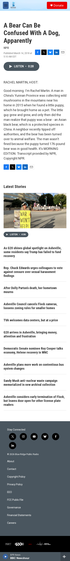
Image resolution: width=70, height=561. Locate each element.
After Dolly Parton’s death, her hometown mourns (30, 290)
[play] (5, 556)
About (10, 461)
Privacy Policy (15, 484)
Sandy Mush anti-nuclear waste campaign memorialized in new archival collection (30, 382)
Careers (11, 523)
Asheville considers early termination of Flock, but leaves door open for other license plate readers (34, 401)
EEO (9, 492)
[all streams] (65, 556)
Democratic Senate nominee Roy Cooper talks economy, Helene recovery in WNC (33, 350)
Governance (14, 507)
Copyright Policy (16, 476)
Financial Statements (19, 515)
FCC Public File (15, 500)
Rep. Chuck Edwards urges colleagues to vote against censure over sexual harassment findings (33, 272)
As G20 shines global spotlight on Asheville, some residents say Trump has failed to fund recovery (32, 252)
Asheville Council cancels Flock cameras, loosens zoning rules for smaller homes (30, 306)
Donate (58, 5)
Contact (11, 469)
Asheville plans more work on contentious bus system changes (34, 366)
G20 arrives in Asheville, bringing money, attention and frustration (30, 334)
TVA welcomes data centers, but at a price (31, 320)
